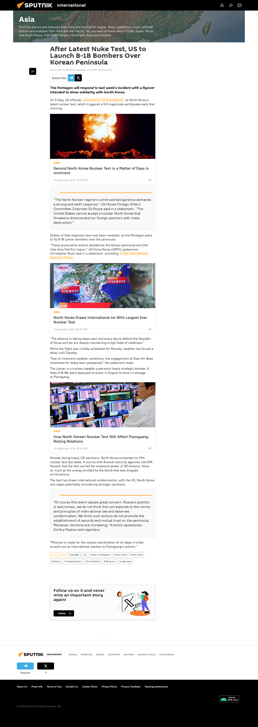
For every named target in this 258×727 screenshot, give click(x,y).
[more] (149, 179)
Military (129, 654)
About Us (22, 686)
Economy (114, 654)
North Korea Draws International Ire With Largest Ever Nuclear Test (100, 319)
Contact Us (72, 686)
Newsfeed (74, 554)
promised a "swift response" (103, 100)
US (84, 554)
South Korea (136, 554)
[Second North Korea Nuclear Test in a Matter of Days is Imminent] (102, 136)
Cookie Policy (89, 686)
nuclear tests (125, 561)
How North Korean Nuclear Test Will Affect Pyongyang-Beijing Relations (101, 438)
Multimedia (166, 654)
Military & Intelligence (100, 554)
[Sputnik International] (36, 9)
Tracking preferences (156, 686)
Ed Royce (56, 561)
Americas (86, 654)
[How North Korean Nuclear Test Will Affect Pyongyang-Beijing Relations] (102, 404)
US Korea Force (92, 561)
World (63, 554)
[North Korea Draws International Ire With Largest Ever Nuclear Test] (102, 285)
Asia (57, 162)
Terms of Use (54, 686)
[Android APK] (229, 699)
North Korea (120, 554)
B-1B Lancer (109, 561)
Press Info (37, 686)
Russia (100, 654)
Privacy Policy (109, 686)
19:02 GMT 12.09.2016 (62, 70)
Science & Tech (147, 654)
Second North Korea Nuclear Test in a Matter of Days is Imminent (101, 170)
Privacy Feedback (130, 686)
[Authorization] (222, 5)
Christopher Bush (72, 561)
